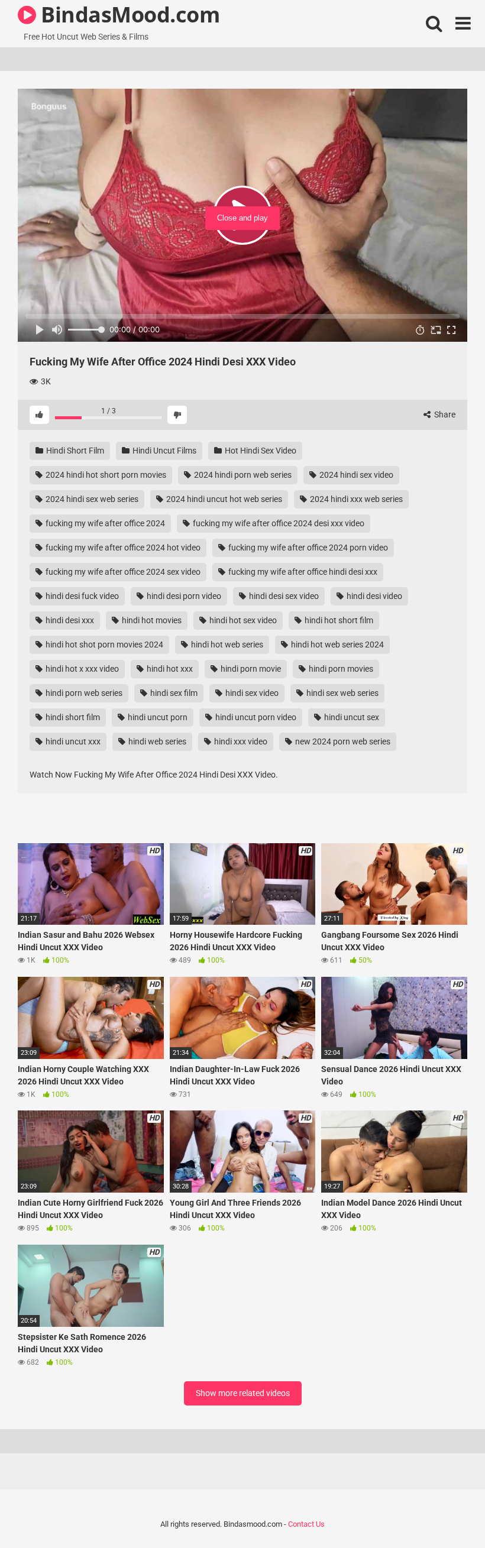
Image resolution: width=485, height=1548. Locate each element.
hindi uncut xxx (72, 741)
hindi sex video (251, 693)
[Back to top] (445, 1512)
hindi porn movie (250, 668)
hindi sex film (173, 693)
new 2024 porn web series (341, 741)
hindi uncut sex (350, 717)
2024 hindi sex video (355, 475)
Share (443, 414)
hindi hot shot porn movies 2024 (103, 644)
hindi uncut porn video (255, 717)
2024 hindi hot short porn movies (105, 475)
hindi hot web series (226, 644)
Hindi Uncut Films (163, 450)
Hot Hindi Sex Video (259, 450)
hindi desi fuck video (81, 596)
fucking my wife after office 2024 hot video (122, 547)
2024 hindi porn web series (242, 475)
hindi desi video (373, 596)
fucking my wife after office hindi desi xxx (302, 572)
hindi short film (72, 717)
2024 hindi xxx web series (355, 499)
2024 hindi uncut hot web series (223, 499)
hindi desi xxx (69, 620)
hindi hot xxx (169, 668)
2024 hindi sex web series (91, 499)
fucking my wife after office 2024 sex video (122, 572)
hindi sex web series (342, 693)
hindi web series (156, 741)
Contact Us (306, 1524)
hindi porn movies (340, 668)
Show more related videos (243, 1393)
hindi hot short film (338, 620)
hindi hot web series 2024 (336, 644)
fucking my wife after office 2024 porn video (307, 547)
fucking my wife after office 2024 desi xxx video (277, 523)
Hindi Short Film (74, 450)
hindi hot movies (151, 620)
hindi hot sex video (242, 620)
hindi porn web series (83, 693)
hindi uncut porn (156, 717)
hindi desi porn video (183, 596)
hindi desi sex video (283, 596)
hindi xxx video (239, 741)
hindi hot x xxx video (81, 668)
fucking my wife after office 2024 (104, 523)
